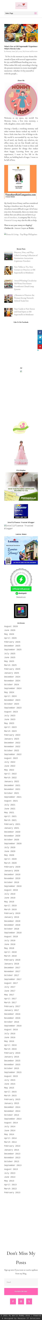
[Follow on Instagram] (21, 1301)
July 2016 (9, 1034)
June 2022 (9, 766)
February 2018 (12, 960)
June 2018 (9, 944)
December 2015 (12, 1061)
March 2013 (10, 1189)
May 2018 (9, 948)
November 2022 (12, 746)
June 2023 (9, 719)
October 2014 (11, 1115)
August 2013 (11, 1169)
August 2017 (11, 983)
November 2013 (12, 1158)
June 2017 (9, 991)
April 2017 (10, 999)
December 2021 (12, 785)
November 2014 (12, 1111)
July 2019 (9, 894)
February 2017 (12, 1006)
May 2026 (9, 634)
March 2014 (10, 1142)
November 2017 (12, 971)
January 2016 (11, 1057)
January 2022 (11, 781)
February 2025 (12, 669)
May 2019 (9, 902)
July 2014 (9, 1126)
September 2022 (13, 754)
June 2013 (9, 1177)
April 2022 (10, 774)
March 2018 (10, 956)
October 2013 (11, 1161)
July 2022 (9, 762)
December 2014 (12, 1107)
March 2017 (10, 1002)
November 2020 (12, 836)
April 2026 (10, 638)
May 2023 (9, 723)
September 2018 (13, 933)
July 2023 (9, 716)
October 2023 (11, 704)
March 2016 (10, 1049)
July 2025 (9, 654)
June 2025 (9, 657)
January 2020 (11, 871)
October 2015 (11, 1068)
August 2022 (11, 758)
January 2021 (11, 828)
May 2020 (9, 855)
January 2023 (11, 739)
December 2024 (12, 677)
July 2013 (9, 1173)
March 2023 (10, 731)
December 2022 (12, 743)
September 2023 (13, 708)
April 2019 (10, 906)
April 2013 (10, 1185)
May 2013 (9, 1181)
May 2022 (9, 770)
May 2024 (9, 692)
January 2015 (11, 1103)
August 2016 (11, 1030)
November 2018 (12, 925)
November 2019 (12, 878)
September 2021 (13, 797)
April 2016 (10, 1045)
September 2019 (13, 886)
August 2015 (11, 1076)
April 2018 (10, 952)
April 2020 (10, 859)
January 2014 (11, 1150)
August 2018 (11, 936)
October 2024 (11, 684)
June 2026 (9, 630)
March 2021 (10, 820)
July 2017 (9, 987)
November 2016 (12, 1018)
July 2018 (9, 940)
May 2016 (9, 1041)
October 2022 (11, 750)
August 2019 (11, 890)
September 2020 (13, 844)
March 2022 (10, 778)
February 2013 (12, 1192)
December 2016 (12, 1014)
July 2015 (9, 1080)
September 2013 (13, 1165)
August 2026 (11, 626)
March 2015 (10, 1096)
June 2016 (9, 1037)
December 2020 (12, 832)
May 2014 (9, 1134)
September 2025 (13, 650)
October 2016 (11, 1022)
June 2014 (9, 1130)
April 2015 (10, 1092)
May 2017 (9, 995)
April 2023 (10, 727)
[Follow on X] (29, 1301)
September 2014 (13, 1119)
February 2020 (12, 867)
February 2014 (12, 1146)
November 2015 (12, 1064)
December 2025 (12, 646)
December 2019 (12, 874)
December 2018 (12, 921)
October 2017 (11, 975)
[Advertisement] (21, 394)
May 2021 (9, 812)
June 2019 (9, 898)
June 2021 (9, 809)
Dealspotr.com (21, 597)
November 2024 (12, 681)
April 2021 (10, 816)
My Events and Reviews (30, 51)
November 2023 (12, 700)
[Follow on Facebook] (13, 1301)
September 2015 (13, 1072)
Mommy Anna (10, 51)
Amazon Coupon (20, 228)
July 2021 (9, 805)
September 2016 (13, 1026)
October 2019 (11, 882)
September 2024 (13, 688)
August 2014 (11, 1123)
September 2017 (13, 979)
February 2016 (12, 1053)
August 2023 (11, 712)
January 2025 (11, 673)
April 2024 (10, 696)
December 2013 (12, 1154)
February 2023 (12, 735)
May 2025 (9, 661)
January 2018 (11, 964)
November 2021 (12, 789)
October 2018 (11, 929)
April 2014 (10, 1138)
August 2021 (11, 801)
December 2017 (12, 968)
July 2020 (9, 847)
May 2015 (9, 1088)
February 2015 (12, 1099)
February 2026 (12, 642)
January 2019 (11, 917)
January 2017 (11, 1010)
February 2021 (12, 824)
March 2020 (10, 863)
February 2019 (12, 913)
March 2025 (10, 665)
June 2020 (9, 851)
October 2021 (11, 793)
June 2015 (9, 1084)
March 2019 (10, 909)
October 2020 (11, 840)
